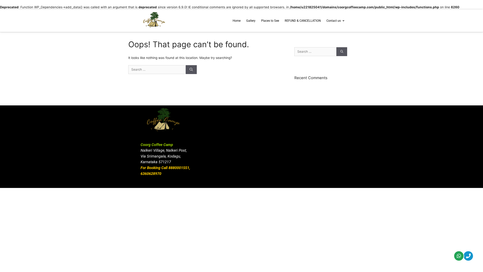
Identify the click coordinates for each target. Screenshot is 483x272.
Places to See (270, 20)
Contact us (333, 20)
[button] (335, 20)
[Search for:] (157, 69)
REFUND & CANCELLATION (303, 20)
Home (237, 20)
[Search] (191, 69)
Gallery (250, 20)
